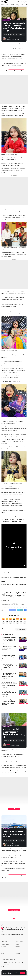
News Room (8, 843)
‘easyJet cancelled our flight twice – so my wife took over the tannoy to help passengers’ (9, 683)
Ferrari (8, 861)
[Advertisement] (14, 89)
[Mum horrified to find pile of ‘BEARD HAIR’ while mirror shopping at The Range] (23, 674)
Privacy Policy (9, 604)
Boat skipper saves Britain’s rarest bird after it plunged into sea (9, 657)
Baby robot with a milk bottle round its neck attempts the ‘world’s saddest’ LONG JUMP (8, 639)
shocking (21, 584)
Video (24, 584)
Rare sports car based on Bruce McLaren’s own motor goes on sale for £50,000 (13, 875)
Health (13, 584)
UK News (22, 649)
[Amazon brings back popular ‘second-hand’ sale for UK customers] (23, 648)
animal (23, 762)
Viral (8, 586)
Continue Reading (14, 808)
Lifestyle (22, 676)
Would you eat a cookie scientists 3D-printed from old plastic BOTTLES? (9, 666)
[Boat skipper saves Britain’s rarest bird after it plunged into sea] (23, 657)
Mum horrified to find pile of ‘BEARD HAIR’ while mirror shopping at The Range (8, 675)
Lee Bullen (8, 37)
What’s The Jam (19, 115)
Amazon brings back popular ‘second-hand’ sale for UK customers (8, 648)
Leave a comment (22, 629)
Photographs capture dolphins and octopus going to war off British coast (9, 692)
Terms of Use (9, 973)
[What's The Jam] (6, 1)
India (17, 584)
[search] (18, 1)
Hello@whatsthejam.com (19, 577)
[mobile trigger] (2, 1)
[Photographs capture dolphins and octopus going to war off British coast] (23, 692)
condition (6, 63)
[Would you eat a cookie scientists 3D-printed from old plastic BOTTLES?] (23, 665)
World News (6, 20)
